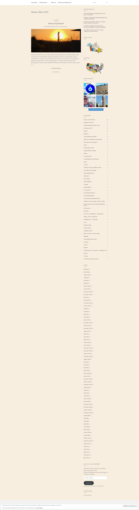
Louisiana (86, 242)
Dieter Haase (64, 26)
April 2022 (86, 317)
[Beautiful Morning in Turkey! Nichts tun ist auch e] (102, 89)
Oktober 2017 (87, 438)
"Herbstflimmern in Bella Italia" (91, 159)
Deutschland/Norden (89, 173)
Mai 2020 (86, 367)
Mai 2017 (86, 452)
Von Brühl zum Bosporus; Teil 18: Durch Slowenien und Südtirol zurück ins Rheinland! (94, 26)
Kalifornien (86, 176)
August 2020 (87, 359)
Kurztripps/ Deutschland (90, 170)
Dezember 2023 (87, 291)
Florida (85, 153)
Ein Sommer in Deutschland (90, 142)
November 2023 (87, 294)
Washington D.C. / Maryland (91, 219)
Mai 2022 (86, 314)
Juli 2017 (86, 446)
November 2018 (87, 407)
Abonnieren (88, 483)
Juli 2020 (86, 362)
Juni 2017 (86, 449)
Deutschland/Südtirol (89, 195)
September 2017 (88, 441)
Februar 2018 (87, 432)
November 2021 (87, 322)
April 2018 (86, 426)
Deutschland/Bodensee (89, 192)
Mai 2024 (86, 283)
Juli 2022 (86, 308)
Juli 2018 (86, 418)
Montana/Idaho (87, 225)
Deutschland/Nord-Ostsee (90, 239)
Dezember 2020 (87, 348)
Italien (85, 162)
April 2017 (86, 455)
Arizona (86, 164)
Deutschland (87, 178)
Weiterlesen (56, 68)
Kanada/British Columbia (90, 150)
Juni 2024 (86, 280)
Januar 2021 (86, 345)
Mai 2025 (86, 269)
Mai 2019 (86, 393)
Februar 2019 (87, 398)
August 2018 (87, 415)
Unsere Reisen (43, 2)
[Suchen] (107, 2)
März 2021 (86, 339)
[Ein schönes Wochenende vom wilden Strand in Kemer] (89, 101)
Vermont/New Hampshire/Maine (92, 198)
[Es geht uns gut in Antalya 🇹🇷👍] (102, 101)
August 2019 (87, 387)
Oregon (86, 244)
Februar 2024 (87, 286)
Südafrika (86, 236)
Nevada (85, 253)
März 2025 (86, 272)
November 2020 (87, 350)
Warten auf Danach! (56, 23)
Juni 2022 (86, 311)
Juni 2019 (86, 390)
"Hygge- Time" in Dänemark (90, 216)
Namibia (86, 247)
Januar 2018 (86, 435)
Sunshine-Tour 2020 (89, 122)
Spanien (86, 131)
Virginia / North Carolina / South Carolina (94, 201)
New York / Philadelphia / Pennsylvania (93, 213)
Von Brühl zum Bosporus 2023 (91, 259)
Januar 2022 (86, 320)
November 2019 (87, 379)
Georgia (86, 256)
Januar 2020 (86, 376)
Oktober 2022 (87, 305)
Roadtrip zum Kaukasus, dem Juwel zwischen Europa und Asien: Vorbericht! (94, 22)
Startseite (34, 2)
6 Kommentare (56, 72)
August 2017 (87, 443)
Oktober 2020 (87, 353)
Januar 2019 (86, 401)
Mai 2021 (86, 334)
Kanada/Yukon (87, 228)
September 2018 (88, 412)
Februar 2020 (87, 373)
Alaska (85, 145)
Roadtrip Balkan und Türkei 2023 (91, 125)
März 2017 (86, 457)
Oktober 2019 (87, 381)
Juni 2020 (86, 365)
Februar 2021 (87, 342)
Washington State (88, 230)
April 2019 (86, 396)
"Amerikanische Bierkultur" (90, 136)
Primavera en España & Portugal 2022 (93, 139)
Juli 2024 (86, 277)
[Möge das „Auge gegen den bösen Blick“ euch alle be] (89, 89)
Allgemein (56, 20)
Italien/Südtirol (87, 181)
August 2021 (87, 331)
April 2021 (86, 336)
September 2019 (88, 384)
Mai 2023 (86, 297)
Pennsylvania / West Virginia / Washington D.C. (95, 250)
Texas (85, 222)
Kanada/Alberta (87, 187)
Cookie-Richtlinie (39, 507)
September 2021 (88, 328)
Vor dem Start (87, 190)
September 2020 (88, 356)
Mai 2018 (86, 424)
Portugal (86, 184)
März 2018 (86, 429)
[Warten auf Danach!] (56, 40)
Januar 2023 (86, 300)
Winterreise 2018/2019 (89, 119)
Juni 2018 (86, 421)
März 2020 (86, 370)
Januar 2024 (86, 289)
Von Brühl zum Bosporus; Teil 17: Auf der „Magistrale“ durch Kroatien (94, 30)
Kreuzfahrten (87, 208)
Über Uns (53, 2)
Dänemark (86, 211)
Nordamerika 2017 (88, 128)
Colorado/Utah (87, 156)
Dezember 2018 (87, 404)
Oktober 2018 (87, 410)
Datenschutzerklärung (65, 2)
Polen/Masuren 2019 (89, 147)
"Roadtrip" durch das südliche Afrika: (92, 167)
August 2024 (87, 275)
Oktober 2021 (87, 325)
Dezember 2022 (87, 303)
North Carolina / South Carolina (92, 233)
